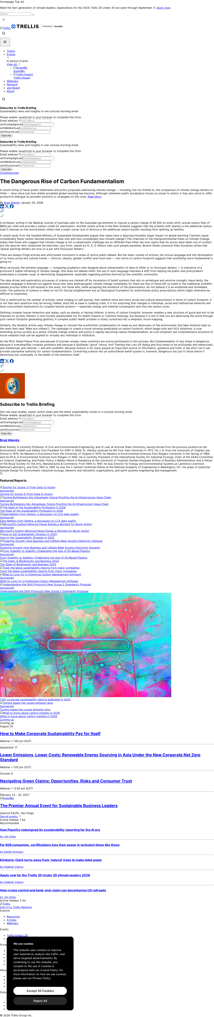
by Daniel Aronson (11, 851)
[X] (7, 207)
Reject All (40, 1001)
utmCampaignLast (11, 124)
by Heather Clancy (12, 866)
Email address (10, 120)
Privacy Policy (41, 978)
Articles (11, 920)
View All (12, 64)
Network (12, 84)
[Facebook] (12, 207)
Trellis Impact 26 (17, 935)
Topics (11, 51)
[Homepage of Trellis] (5, 903)
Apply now (163, 7)
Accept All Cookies (40, 991)
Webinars (12, 81)
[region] (40, 973)
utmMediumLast (10, 128)
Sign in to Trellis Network (16, 907)
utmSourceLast (9, 131)
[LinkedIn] (2, 207)
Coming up (7, 719)
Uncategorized (9, 172)
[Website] (107, 213)
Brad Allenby (12, 202)
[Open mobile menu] (5, 42)
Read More (94, 196)
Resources (13, 916)
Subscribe (6, 135)
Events (11, 54)
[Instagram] (6, 996)
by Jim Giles (8, 836)
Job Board (13, 87)
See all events (9, 816)
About (10, 91)
